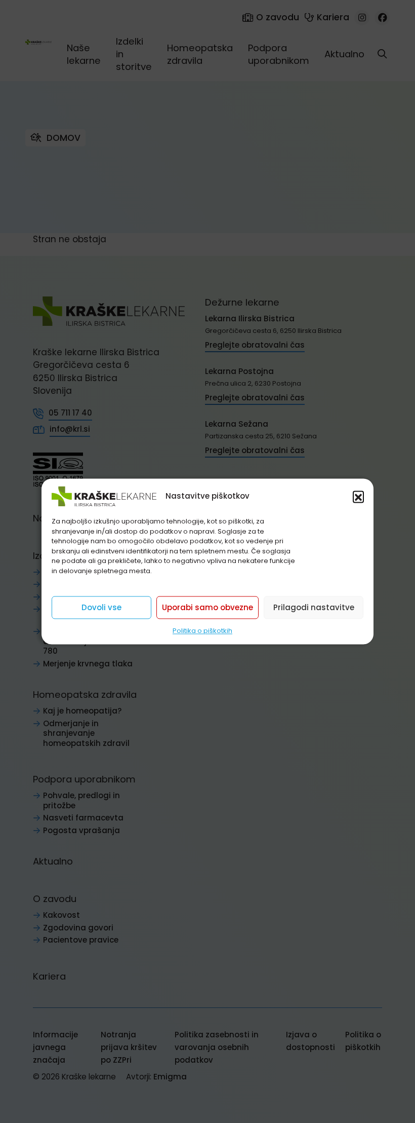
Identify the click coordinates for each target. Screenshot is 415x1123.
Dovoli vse (101, 607)
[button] (358, 496)
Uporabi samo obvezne (207, 607)
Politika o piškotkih (202, 630)
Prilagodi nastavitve (313, 607)
